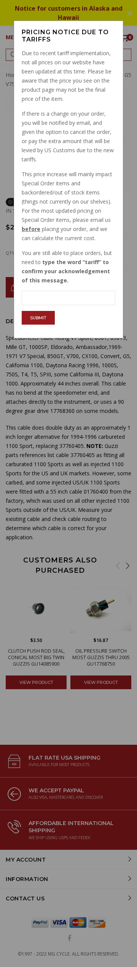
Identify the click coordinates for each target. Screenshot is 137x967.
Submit (38, 317)
